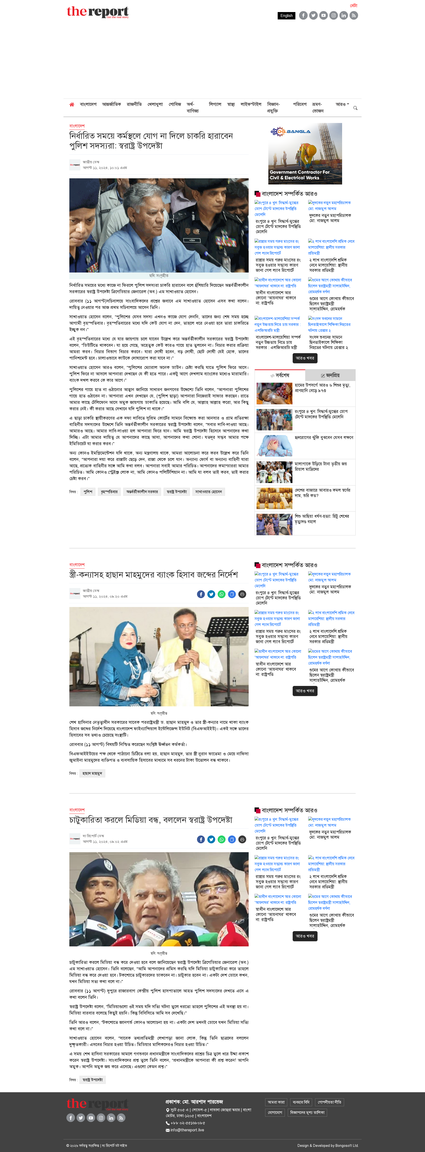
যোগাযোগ (275, 1112)
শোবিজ (175, 104)
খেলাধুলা (155, 104)
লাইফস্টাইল (251, 104)
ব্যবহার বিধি (301, 1102)
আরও (341, 104)
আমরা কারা (276, 1102)
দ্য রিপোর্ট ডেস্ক (93, 836)
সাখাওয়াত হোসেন (209, 491)
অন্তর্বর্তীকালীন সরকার (142, 491)
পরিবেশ (299, 104)
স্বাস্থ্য (231, 104)
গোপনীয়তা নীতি (329, 1102)
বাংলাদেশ (88, 104)
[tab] (280, 375)
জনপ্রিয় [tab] (332, 375)
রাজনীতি (134, 104)
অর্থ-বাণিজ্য (193, 108)
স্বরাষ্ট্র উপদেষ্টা (177, 491)
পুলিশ (88, 491)
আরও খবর (305, 358)
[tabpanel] (305, 458)
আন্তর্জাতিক (111, 104)
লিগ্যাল (215, 104)
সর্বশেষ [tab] (281, 375)
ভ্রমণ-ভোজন (318, 108)
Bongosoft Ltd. (347, 1146)
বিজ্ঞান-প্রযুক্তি (273, 108)
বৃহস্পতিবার (109, 491)
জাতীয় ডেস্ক (91, 162)
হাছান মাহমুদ (92, 773)
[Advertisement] (212, 61)
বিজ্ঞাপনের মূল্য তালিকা (307, 1112)
